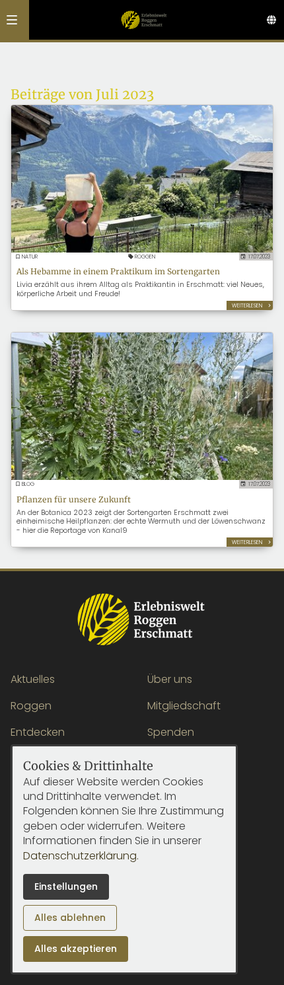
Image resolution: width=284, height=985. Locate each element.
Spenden (170, 732)
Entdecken (38, 732)
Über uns (169, 679)
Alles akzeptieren (75, 948)
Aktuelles (33, 679)
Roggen (31, 705)
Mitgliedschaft (184, 705)
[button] (12, 20)
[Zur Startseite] (143, 19)
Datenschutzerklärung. (81, 855)
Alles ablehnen (70, 917)
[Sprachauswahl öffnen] (271, 20)
